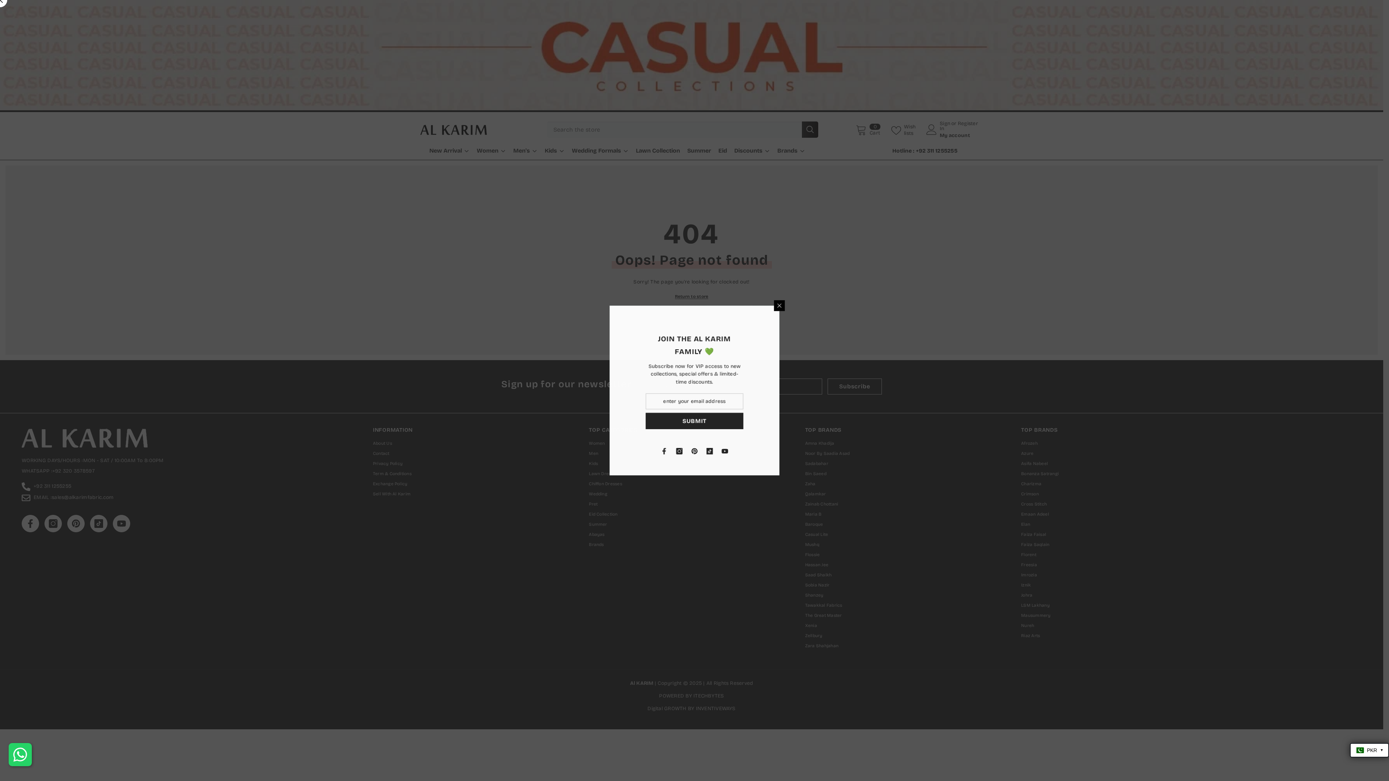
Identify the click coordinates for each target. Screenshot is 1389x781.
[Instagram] (764, 451)
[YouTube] (809, 451)
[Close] (864, 305)
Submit (780, 421)
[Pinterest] (779, 451)
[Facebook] (749, 451)
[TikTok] (794, 451)
